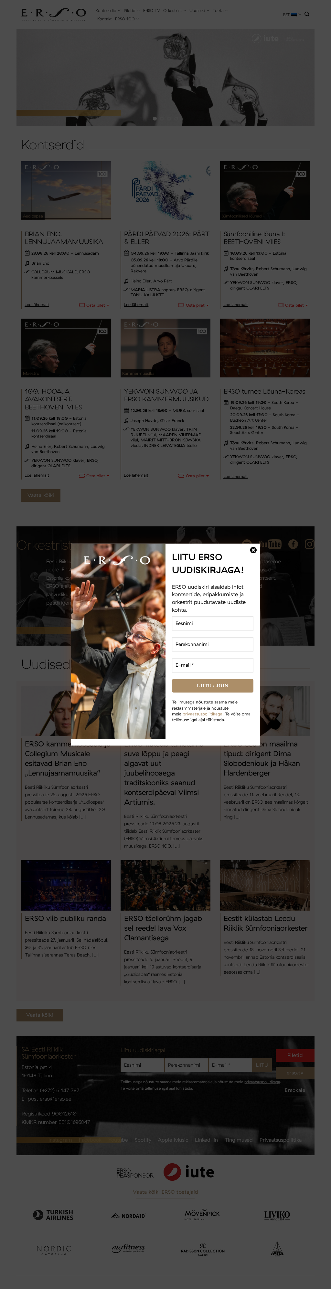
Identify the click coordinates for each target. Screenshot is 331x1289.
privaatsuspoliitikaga (202, 713)
